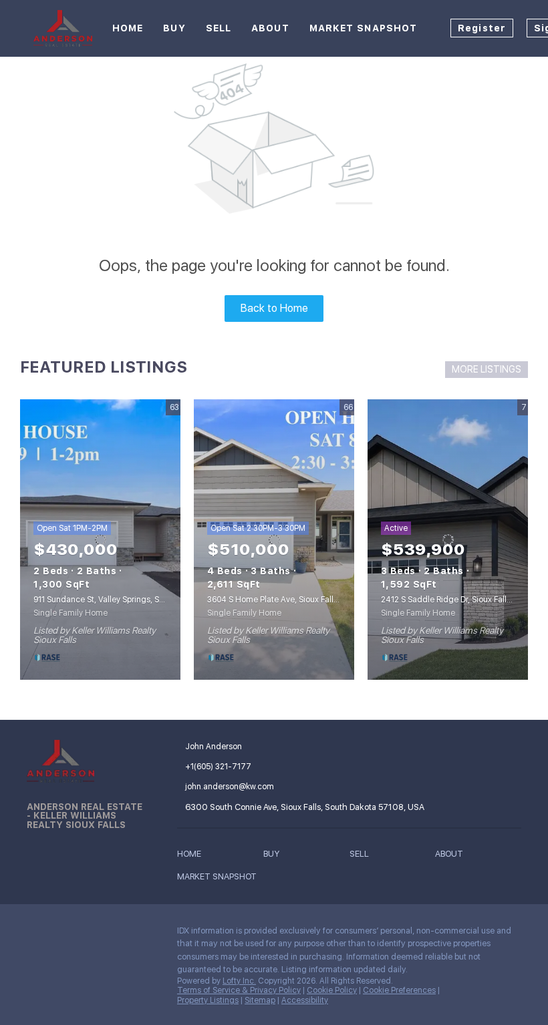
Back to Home (274, 308)
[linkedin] (63, 934)
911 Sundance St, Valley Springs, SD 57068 (111, 599)
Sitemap (260, 1000)
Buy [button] (174, 28)
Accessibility (304, 1000)
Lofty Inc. (239, 981)
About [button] (270, 28)
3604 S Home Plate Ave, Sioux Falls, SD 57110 (291, 599)
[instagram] (90, 934)
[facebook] (37, 934)
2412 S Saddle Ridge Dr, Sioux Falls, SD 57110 (464, 599)
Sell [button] (218, 28)
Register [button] (482, 28)
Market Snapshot (363, 28)
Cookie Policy (332, 990)
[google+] (117, 934)
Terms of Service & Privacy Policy (239, 990)
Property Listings (208, 1000)
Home (127, 28)
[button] (192, 856)
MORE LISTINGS (486, 369)
